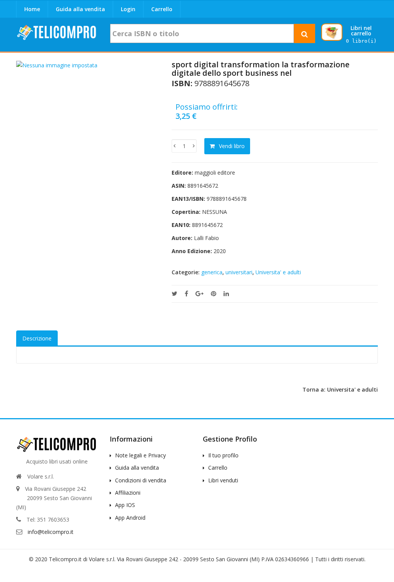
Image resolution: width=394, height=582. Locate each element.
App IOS (125, 505)
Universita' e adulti (278, 272)
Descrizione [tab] (37, 338)
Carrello (161, 9)
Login (128, 9)
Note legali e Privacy (140, 455)
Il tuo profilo (223, 455)
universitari (238, 272)
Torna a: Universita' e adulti (340, 389)
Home (32, 9)
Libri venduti (223, 480)
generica (211, 272)
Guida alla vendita (80, 9)
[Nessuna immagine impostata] (56, 64)
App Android (130, 517)
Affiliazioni (127, 492)
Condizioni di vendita (140, 480)
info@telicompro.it (50, 531)
